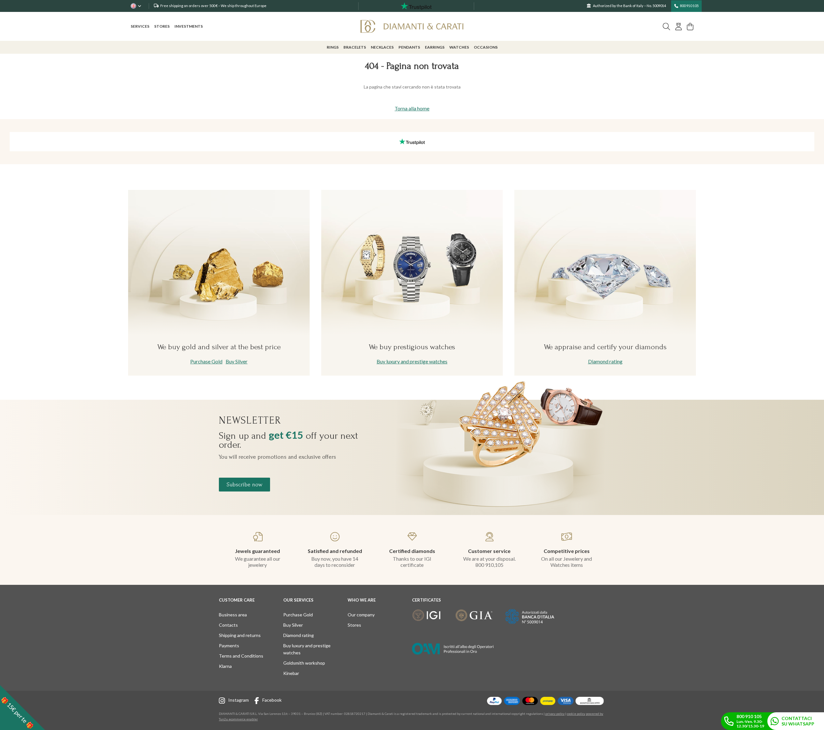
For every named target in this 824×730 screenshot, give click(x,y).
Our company (361, 614)
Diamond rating (605, 361)
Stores (162, 26)
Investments (188, 26)
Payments (229, 645)
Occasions (486, 47)
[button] (22, 707)
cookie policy (576, 714)
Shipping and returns (240, 635)
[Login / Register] (678, 26)
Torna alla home (412, 108)
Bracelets (354, 47)
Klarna (225, 666)
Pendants (409, 47)
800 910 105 (689, 6)
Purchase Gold (206, 361)
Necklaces (382, 47)
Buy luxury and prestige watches (412, 361)
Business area (233, 614)
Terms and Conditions (241, 656)
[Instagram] (223, 701)
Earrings (435, 47)
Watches (459, 47)
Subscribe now (244, 485)
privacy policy (555, 714)
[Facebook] (258, 701)
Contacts (228, 625)
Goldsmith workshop (304, 663)
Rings (333, 47)
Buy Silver (237, 361)
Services (140, 26)
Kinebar (291, 673)
